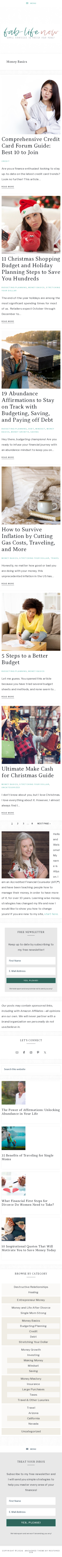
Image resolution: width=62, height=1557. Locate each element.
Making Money (33, 1360)
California (33, 1418)
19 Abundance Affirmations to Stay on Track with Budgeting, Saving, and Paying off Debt (28, 407)
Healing (33, 1292)
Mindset (40, 429)
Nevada (33, 1423)
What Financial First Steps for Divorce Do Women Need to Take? (28, 1202)
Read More (8, 187)
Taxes (33, 1394)
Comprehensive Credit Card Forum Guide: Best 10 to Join (31, 145)
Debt (31, 429)
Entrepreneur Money (31, 1300)
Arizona (33, 1413)
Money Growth (20, 432)
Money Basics (36, 287)
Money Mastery (31, 1378)
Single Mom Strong (33, 1313)
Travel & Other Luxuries (33, 1400)
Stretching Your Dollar (34, 558)
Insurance (33, 1384)
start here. (51, 914)
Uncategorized (11, 787)
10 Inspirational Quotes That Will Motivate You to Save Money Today (29, 1248)
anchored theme (35, 1551)
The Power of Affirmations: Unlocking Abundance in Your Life (31, 1112)
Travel (55, 558)
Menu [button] (33, 3)
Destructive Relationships (31, 1287)
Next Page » (44, 823)
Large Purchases (33, 1389)
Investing (33, 1355)
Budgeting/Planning (14, 287)
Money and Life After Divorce (31, 1307)
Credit (6, 161)
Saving (35, 432)
